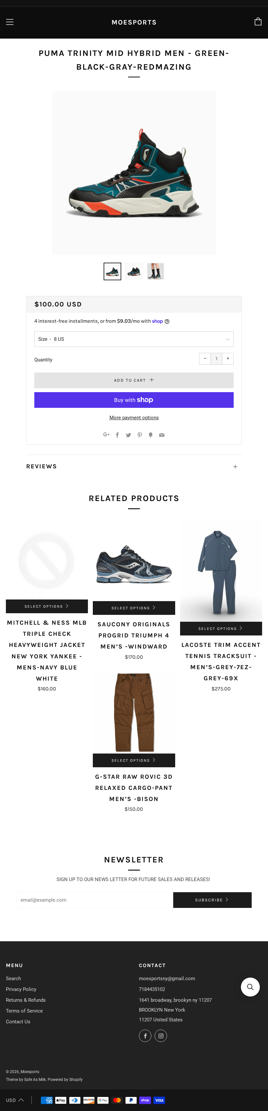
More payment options (134, 418)
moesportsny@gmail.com (167, 978)
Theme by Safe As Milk (26, 1079)
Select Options (44, 606)
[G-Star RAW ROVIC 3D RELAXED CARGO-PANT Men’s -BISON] (134, 712)
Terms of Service (24, 1011)
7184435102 (152, 989)
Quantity (43, 360)
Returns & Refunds (26, 1000)
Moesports (134, 22)
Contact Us (18, 1022)
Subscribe (209, 899)
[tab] (112, 271)
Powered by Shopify (65, 1079)
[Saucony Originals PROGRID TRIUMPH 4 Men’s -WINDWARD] (134, 560)
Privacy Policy (21, 989)
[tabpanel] (134, 173)
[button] (250, 987)
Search (13, 978)
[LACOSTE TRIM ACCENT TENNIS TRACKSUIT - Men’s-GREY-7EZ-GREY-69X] (221, 570)
